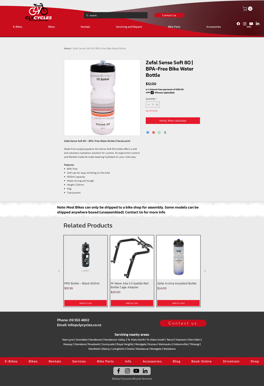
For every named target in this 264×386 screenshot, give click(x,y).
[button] (248, 8)
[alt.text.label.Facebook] (238, 24)
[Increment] (157, 104)
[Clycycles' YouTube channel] (136, 370)
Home (67, 48)
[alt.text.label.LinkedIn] (257, 24)
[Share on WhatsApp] (159, 132)
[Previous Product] (59, 271)
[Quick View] (85, 257)
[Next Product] (205, 271)
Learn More (169, 92)
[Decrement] (148, 104)
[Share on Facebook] (148, 132)
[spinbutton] (152, 104)
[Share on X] (165, 132)
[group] (132, 271)
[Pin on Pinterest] (153, 132)
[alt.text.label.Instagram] (245, 24)
